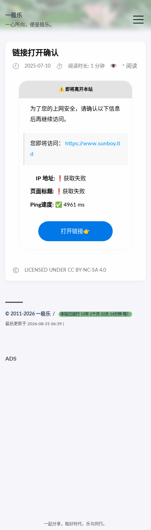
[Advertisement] (75, 440)
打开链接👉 (75, 231)
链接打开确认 (35, 53)
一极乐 (13, 15)
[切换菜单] (138, 19)
